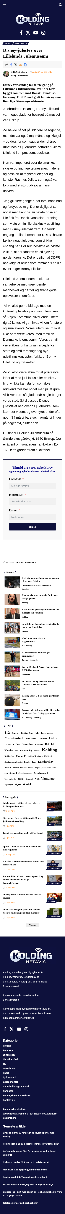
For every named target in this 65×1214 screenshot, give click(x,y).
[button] (25, 64)
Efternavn (16, 495)
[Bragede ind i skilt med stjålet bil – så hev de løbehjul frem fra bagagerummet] (12, 714)
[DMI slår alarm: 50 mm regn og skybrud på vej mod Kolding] (12, 582)
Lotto (34, 762)
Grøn (18, 744)
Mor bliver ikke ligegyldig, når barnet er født (25, 1169)
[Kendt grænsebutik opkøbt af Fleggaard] (54, 835)
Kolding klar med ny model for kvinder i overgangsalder (31, 1143)
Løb (23, 689)
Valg (37, 778)
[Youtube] (35, 33)
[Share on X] (16, 64)
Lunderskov (47, 585)
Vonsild (27, 784)
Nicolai (8, 767)
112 (23, 646)
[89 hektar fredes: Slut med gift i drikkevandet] (12, 656)
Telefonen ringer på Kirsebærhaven (20, 1203)
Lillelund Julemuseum (26, 562)
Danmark (42, 738)
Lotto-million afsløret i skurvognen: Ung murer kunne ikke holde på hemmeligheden (23, 879)
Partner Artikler (19, 767)
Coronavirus (30, 739)
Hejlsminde (39, 744)
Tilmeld (32, 526)
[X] (28, 33)
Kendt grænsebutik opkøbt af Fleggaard (22, 833)
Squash (25, 703)
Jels (50, 810)
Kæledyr (27, 762)
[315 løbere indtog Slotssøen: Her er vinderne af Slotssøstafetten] (12, 685)
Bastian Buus (27, 733)
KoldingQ (48, 756)
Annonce (15, 733)
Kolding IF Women (35, 756)
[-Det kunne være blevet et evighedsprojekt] (12, 642)
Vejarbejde (9, 784)
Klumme (37, 751)
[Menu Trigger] (5, 5)
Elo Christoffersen (20, 72)
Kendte (9, 750)
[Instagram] (43, 33)
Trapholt (29, 779)
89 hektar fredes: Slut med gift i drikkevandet (26, 1162)
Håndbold (26, 674)
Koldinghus (9, 756)
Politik (30, 768)
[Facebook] (21, 33)
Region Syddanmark (43, 768)
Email (13, 510)
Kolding (37, 585)
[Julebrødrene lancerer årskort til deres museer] (54, 897)
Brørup (8, 43)
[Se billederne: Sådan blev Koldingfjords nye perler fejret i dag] (12, 628)
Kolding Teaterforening (14, 762)
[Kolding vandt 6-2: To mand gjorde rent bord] (12, 700)
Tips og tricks (10, 779)
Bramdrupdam (47, 733)
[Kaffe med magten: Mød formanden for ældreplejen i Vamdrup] (12, 613)
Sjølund (13, 773)
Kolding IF (21, 756)
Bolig (37, 733)
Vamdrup (25, 589)
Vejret (18, 784)
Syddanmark (21, 43)
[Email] (20, 64)
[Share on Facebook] (11, 64)
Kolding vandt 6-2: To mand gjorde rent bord (25, 1177)
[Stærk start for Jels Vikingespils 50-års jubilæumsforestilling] (54, 821)
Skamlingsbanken (25, 773)
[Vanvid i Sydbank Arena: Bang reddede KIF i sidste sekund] (12, 671)
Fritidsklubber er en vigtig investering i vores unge (28, 1184)
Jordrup (25, 660)
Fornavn (15, 479)
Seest (54, 768)
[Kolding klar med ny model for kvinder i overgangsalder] (12, 599)
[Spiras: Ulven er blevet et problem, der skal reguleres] (54, 849)
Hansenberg (28, 744)
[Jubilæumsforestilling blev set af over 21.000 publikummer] (54, 806)
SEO (6, 773)
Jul (52, 744)
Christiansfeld (27, 585)
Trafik (21, 779)
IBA (47, 744)
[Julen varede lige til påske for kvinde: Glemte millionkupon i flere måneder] (54, 912)
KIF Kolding (26, 750)
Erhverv (9, 744)
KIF (16, 751)
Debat (54, 738)
